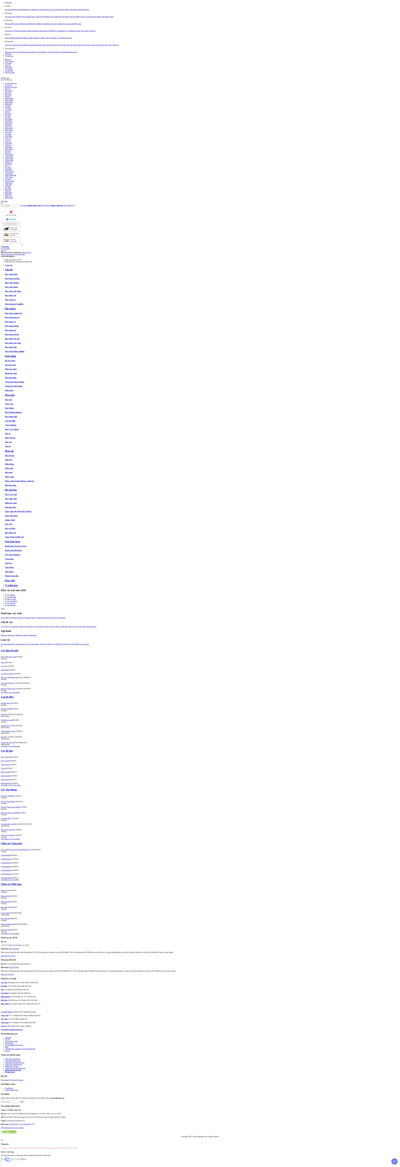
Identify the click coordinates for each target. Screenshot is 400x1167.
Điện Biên (8, 194)
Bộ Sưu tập (11, 489)
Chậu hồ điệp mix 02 (8, 731)
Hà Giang (8, 113)
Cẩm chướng (58, 31)
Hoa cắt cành (9, 61)
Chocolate (51, 52)
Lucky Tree (4, 913)
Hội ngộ (3, 737)
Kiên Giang (9, 130)
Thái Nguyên (9, 171)
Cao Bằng (8, 110)
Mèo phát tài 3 (5, 918)
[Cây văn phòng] (6, 601)
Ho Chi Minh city (11, 83)
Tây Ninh (8, 168)
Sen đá (93, 31)
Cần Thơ (8, 108)
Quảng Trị (8, 162)
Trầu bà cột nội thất (7, 835)
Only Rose (8, 67)
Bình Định (8, 104)
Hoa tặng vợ (33, 17)
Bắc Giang (8, 91)
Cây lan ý (27, 644)
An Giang (8, 85)
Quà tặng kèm (12, 541)
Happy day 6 (5, 890)
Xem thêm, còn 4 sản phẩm (10, 880)
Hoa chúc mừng (30, 10)
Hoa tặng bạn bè (23, 17)
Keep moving (5, 779)
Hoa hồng (20, 31)
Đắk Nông (8, 192)
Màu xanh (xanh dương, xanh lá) (53, 38)
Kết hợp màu (68, 38)
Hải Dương (8, 119)
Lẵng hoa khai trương (55, 24)
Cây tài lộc (4, 626)
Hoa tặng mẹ (52, 17)
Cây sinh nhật (11, 597)
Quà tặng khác (10, 72)
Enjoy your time (6, 757)
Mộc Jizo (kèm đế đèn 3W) (10, 677)
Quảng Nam (9, 156)
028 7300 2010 (14, 949)
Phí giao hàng (10, 1072)
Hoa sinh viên (19, 45)
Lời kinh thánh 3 (6, 866)
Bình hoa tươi (34, 24)
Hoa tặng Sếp (94, 17)
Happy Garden (6, 930)
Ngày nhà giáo (68, 45)
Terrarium (27, 618)
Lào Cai (7, 140)
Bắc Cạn (8, 89)
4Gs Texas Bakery (41, 52)
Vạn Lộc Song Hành (8, 801)
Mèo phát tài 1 (5, 907)
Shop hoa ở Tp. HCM (8, 956)
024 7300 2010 (14, 967)
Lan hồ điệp (50, 31)
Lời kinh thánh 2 (6, 863)
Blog (6, 1047)
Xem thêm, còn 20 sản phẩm (10, 692)
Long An (8, 141)
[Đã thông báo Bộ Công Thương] (12, 1128)
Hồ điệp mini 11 (6, 703)
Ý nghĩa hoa (9, 56)
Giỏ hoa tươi (17, 24)
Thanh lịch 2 (5, 726)
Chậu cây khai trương (89, 626)
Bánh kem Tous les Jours (13, 52)
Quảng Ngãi (9, 158)
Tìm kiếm (24, 205)
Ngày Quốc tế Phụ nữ (111, 45)
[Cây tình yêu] (6, 605)
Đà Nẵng (8, 188)
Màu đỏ (14, 38)
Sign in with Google (7, 254)
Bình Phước (9, 100)
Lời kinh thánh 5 (6, 874)
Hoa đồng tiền (41, 31)
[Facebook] (5, 1080)
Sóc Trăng (8, 164)
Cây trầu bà (48, 644)
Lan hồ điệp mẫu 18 (7, 742)
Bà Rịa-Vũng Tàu (11, 87)
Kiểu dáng (10, 356)
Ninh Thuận (9, 149)
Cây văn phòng (12, 601)
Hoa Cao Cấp (9, 45)
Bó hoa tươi (9, 24)
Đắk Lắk (8, 190)
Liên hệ (7, 1051)
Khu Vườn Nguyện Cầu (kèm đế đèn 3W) (15, 850)
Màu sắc (9, 451)
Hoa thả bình (43, 24)
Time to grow (5, 764)
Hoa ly (75, 31)
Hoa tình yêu (62, 10)
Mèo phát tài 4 (5, 896)
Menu (3, 609)
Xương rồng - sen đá (37, 644)
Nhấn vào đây (26, 252)
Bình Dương (9, 98)
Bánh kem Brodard (28, 52)
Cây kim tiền (75, 644)
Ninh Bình (8, 147)
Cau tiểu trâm (18, 644)
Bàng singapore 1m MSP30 (10, 813)
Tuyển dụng (9, 1043)
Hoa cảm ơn (71, 10)
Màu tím (32, 38)
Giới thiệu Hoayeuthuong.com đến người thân (20, 1049)
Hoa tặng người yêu (11, 17)
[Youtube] (19, 1080)
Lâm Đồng (8, 136)
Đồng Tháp (9, 198)
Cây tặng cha (31, 626)
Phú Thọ (8, 151)
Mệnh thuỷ (19, 635)
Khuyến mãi (37, 45)
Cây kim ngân (84, 644)
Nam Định (8, 143)
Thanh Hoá (8, 173)
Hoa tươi (9, 395)
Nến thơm (63, 52)
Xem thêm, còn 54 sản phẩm (10, 746)
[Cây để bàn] (6, 595)
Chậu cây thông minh (38, 618)
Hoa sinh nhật (9, 10)
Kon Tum (8, 132)
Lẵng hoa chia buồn (68, 24)
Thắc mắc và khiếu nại (12, 1059)
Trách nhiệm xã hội (11, 1041)
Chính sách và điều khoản (13, 1064)
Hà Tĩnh (8, 117)
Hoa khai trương (19, 10)
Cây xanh (8, 63)
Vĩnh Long (8, 183)
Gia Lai (7, 111)
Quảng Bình (9, 155)
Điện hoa (8, 59)
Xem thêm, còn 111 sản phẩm (10, 785)
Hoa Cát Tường (67, 31)
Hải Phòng (8, 121)
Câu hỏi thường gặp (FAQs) (14, 1045)
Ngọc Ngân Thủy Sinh (8, 657)
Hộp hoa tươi (25, 24)
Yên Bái (8, 186)
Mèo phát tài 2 (5, 902)
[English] (4, 201)
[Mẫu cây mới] (6, 599)
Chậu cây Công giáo (75, 626)
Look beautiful (6, 776)
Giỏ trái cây (9, 69)
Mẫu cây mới (11, 599)
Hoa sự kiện (91, 45)
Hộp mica (78, 24)
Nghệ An (8, 145)
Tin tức (7, 1039)
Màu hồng (20, 38)
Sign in (3, 251)
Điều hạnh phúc (6, 783)
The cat (3, 662)
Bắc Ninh (8, 95)
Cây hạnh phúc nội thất (8, 824)
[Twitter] (12, 1080)
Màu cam (27, 38)
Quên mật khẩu (20, 254)
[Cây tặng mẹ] (6, 603)
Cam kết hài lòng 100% (13, 1061)
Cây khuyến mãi (9, 650)
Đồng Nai (8, 196)
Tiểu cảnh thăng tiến (7, 924)
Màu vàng (38, 38)
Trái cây (57, 52)
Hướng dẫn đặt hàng (12, 1066)
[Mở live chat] (394, 1161)
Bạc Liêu (8, 93)
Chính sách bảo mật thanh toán (15, 1068)
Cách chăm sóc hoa (11, 1090)
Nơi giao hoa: (5, 78)
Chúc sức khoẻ (49, 626)
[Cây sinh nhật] (6, 597)
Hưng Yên (8, 126)
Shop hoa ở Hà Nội (7, 974)
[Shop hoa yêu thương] (1, 203)
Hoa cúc (88, 31)
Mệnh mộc (11, 635)
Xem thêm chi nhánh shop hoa (11, 1030)
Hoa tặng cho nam (84, 17)
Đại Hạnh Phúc (6, 818)
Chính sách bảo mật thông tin (14, 1063)
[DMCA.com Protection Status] (8, 1133)
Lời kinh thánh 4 (6, 870)
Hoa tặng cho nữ (72, 17)
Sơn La (7, 166)
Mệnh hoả (26, 635)
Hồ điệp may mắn (7, 720)
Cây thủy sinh (50, 618)
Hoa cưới (8, 54)
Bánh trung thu (72, 52)
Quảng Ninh (9, 160)
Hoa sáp (7, 31)
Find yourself (5, 761)
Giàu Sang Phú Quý (7, 683)
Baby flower (81, 31)
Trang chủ (8, 2)
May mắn (4, 714)
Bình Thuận (9, 102)
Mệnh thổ (33, 635)
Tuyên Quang (9, 181)
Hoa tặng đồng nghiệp (106, 17)
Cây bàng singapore (7, 644)
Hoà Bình (8, 125)
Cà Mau (7, 106)
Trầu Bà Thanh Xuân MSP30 (10, 807)
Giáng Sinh (77, 45)
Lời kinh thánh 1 (6, 859)
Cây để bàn (11, 595)
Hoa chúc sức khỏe (52, 10)
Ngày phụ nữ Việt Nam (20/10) (52, 45)
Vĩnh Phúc (8, 185)
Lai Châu (8, 134)
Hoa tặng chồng (42, 17)
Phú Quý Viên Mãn (7, 796)
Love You (4, 666)
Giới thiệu (8, 1038)
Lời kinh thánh (6, 855)
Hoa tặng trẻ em (61, 17)
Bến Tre (7, 96)
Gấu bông (9, 567)
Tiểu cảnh (20, 618)
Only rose (13, 31)
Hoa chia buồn (40, 10)
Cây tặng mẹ (11, 603)
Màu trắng (8, 38)
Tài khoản (6, 249)
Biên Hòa (4, 1000)
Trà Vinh (8, 179)
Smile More (5, 670)
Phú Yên (8, 153)
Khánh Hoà (9, 128)
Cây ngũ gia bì (65, 644)
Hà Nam (8, 115)
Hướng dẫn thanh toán (13, 1070)
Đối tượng (10, 308)
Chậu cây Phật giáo (61, 626)
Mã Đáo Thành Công (8, 689)
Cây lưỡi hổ (56, 644)
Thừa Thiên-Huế (10, 175)
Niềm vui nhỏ (5, 772)
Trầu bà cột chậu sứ (7, 830)
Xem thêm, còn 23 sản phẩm (10, 839)
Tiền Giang (8, 177)
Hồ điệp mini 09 (6, 709)
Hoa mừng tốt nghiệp (82, 10)
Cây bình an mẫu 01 (7, 674)
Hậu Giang (8, 123)
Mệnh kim (4, 635)
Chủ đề (9, 269)
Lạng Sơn (8, 138)
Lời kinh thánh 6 (6, 878)
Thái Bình (8, 170)
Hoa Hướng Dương (29, 31)
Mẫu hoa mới (28, 45)
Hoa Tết (83, 45)
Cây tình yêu (11, 605)
